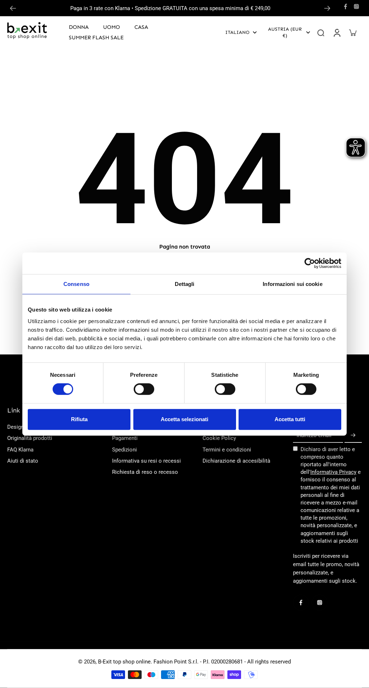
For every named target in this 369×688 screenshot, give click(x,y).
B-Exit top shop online (124, 661)
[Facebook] (345, 6)
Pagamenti (125, 438)
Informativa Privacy (333, 472)
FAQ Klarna (20, 449)
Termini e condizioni (227, 449)
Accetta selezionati (184, 419)
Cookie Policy (219, 438)
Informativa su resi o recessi (146, 461)
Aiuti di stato (22, 461)
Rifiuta (79, 419)
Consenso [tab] (76, 284)
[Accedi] (336, 32)
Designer (17, 427)
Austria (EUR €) (285, 32)
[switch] (144, 389)
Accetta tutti (290, 419)
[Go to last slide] (13, 8)
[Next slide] (327, 8)
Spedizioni (124, 449)
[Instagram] (356, 6)
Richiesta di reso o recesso (145, 472)
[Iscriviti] (353, 435)
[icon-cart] (352, 32)
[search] (321, 32)
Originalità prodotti (29, 438)
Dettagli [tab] (185, 284)
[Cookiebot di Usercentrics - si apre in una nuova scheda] (309, 263)
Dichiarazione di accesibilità (236, 461)
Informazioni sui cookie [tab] (292, 284)
